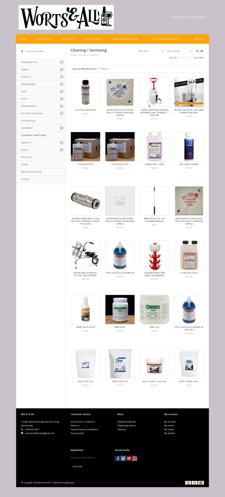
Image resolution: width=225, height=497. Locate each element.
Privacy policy (77, 433)
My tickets (169, 429)
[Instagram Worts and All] (134, 458)
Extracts (26, 76)
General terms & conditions (84, 429)
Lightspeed (69, 482)
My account (199, 17)
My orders (169, 425)
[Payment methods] (188, 482)
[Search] (22, 51)
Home (23, 39)
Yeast (24, 98)
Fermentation (28, 106)
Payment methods (126, 421)
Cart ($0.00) (181, 17)
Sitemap (121, 429)
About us (199, 39)
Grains (25, 69)
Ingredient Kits (29, 62)
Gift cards (68, 39)
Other (24, 164)
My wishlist (169, 433)
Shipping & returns (126, 425)
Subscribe (77, 466)
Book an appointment (126, 39)
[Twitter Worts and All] (123, 458)
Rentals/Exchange (31, 171)
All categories (93, 39)
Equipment (27, 128)
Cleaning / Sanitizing (33, 135)
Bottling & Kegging (32, 113)
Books (24, 149)
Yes (104, 68)
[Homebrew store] (87, 17)
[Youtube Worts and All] (129, 458)
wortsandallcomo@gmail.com (40, 433)
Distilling (26, 157)
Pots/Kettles (28, 120)
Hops (24, 91)
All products (44, 39)
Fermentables (28, 84)
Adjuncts (26, 142)
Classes (25, 179)
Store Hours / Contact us (166, 39)
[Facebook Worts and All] (117, 458)
